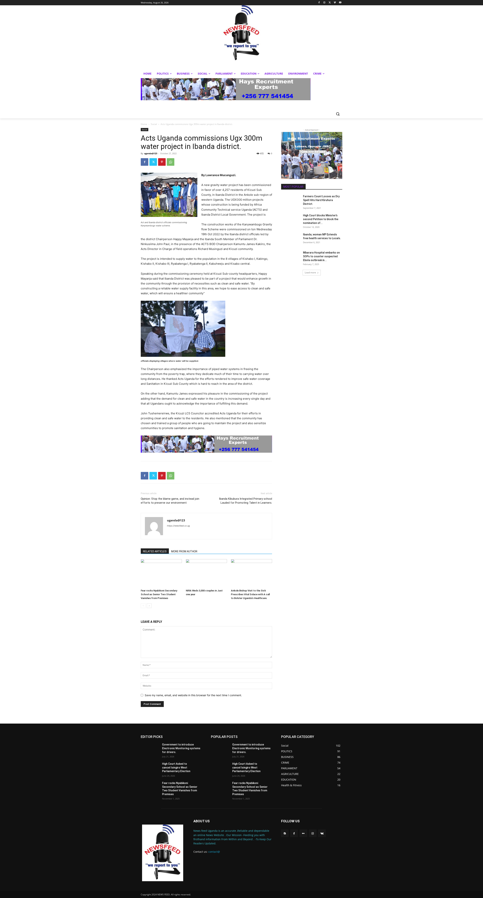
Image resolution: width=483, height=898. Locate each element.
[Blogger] (284, 833)
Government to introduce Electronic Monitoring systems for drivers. (181, 748)
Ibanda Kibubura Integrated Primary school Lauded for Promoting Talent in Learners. (245, 500)
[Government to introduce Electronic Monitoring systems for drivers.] (150, 749)
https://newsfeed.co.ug (178, 525)
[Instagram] (324, 3)
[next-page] (149, 605)
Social (154, 124)
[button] (337, 113)
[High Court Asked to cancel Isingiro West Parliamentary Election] (150, 768)
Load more (310, 272)
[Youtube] (340, 3)
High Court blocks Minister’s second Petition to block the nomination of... (320, 219)
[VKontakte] (322, 833)
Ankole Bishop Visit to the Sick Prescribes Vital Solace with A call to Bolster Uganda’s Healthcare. (250, 594)
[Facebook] (319, 3)
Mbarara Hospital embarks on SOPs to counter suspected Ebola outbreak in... (321, 256)
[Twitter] (330, 3)
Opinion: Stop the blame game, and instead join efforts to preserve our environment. (170, 500)
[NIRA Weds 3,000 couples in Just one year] (206, 573)
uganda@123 (150, 153)
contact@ (214, 851)
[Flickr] (303, 833)
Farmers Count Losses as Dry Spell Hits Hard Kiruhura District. (321, 200)
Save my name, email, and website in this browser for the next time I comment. (193, 695)
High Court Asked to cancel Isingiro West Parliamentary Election (176, 767)
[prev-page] (143, 605)
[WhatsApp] (170, 162)
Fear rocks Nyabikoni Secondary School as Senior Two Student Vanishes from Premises (159, 594)
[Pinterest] (162, 162)
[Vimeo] (335, 3)
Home (144, 124)
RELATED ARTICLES (155, 551)
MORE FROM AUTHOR (184, 551)
